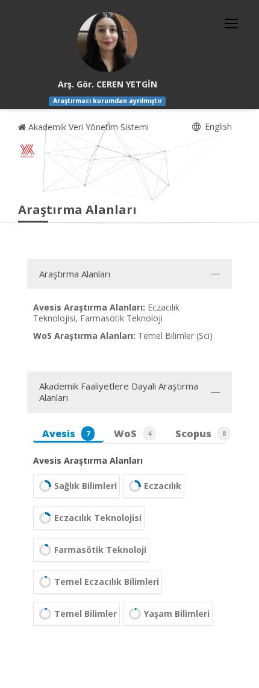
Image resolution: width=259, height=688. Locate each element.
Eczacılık (162, 485)
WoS (132, 433)
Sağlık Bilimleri (85, 485)
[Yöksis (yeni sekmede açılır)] (27, 151)
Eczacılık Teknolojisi (98, 517)
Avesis (66, 433)
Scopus (200, 433)
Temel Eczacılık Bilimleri (106, 581)
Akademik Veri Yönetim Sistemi (87, 127)
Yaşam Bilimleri (177, 613)
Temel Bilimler (85, 613)
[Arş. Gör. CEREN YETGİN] (107, 42)
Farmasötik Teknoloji (100, 549)
